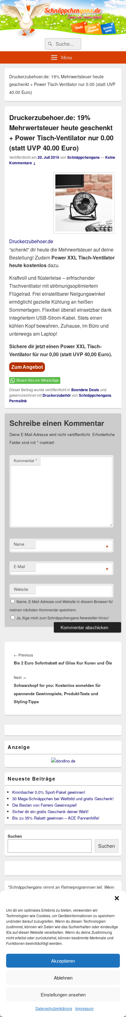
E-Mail (19, 566)
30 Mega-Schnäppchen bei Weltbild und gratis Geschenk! (63, 798)
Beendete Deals (85, 389)
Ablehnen (63, 977)
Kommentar (25, 460)
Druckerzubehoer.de (31, 241)
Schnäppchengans (83, 157)
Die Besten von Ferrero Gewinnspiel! (44, 805)
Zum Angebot (27, 367)
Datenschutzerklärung (53, 1008)
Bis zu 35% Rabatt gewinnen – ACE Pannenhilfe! (55, 818)
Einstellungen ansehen (63, 994)
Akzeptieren (63, 960)
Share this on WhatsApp (37, 380)
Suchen (15, 836)
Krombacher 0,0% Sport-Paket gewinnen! (48, 792)
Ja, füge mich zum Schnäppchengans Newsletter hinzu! (62, 617)
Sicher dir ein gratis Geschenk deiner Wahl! (50, 811)
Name (19, 544)
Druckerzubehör (57, 395)
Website (21, 589)
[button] (117, 898)
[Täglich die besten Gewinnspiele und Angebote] (63, 36)
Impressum (84, 1008)
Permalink (18, 400)
